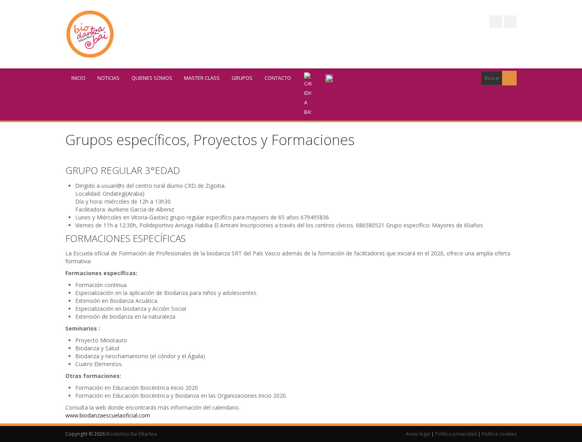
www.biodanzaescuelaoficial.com (107, 415)
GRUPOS (242, 77)
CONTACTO (277, 77)
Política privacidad (456, 434)
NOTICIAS (108, 77)
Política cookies (499, 434)
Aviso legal (418, 434)
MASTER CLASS (202, 77)
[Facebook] (495, 21)
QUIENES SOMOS (151, 77)
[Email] (510, 21)
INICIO (78, 77)
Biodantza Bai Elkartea (131, 434)
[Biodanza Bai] (90, 34)
